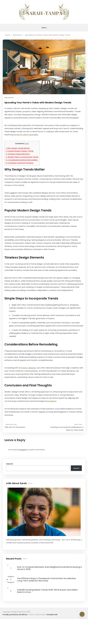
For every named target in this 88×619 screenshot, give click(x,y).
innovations (51, 401)
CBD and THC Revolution (14, 427)
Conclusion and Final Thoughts (19, 163)
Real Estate (9, 98)
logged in (23, 449)
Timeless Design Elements (18, 154)
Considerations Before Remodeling (22, 160)
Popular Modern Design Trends (19, 151)
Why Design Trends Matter (18, 148)
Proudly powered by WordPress (15, 614)
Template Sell (51, 614)
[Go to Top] (82, 614)
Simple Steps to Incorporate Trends (22, 157)
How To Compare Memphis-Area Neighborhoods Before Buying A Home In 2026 (49, 568)
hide (26, 144)
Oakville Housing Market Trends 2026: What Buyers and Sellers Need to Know (47, 590)
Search (9, 464)
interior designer (28, 368)
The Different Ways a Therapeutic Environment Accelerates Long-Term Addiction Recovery (46, 579)
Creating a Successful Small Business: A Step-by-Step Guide (67, 428)
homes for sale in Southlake (25, 134)
